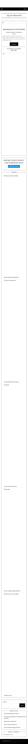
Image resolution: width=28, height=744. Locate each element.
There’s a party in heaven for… (10, 724)
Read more (14, 44)
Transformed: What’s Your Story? (11, 713)
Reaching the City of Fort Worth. (14, 29)
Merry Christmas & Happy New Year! (12, 727)
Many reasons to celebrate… (10, 721)
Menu (25, 9)
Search (5, 702)
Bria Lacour (14, 3)
